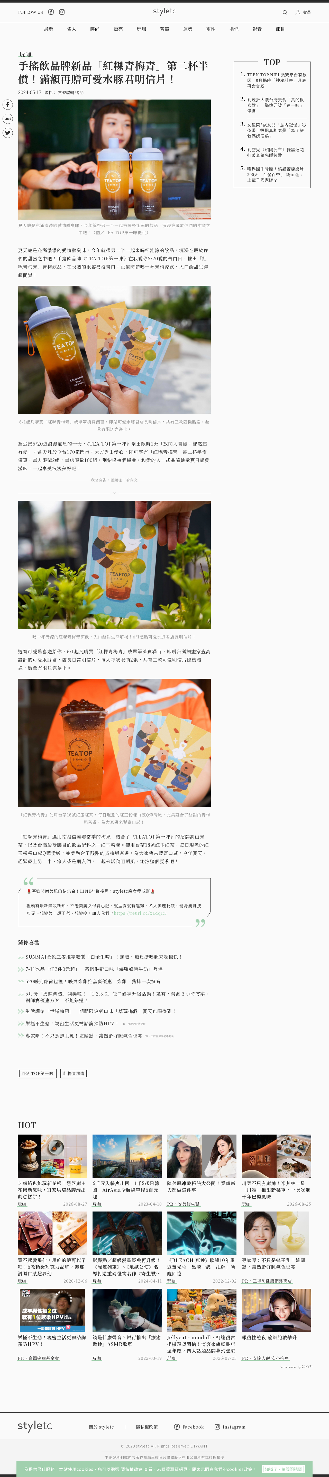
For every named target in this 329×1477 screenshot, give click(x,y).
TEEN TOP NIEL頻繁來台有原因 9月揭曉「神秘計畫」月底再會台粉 (277, 80)
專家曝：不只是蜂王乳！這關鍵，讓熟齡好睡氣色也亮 (273, 1263)
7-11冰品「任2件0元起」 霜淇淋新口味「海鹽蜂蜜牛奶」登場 (94, 969)
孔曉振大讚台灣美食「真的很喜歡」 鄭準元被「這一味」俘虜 (275, 105)
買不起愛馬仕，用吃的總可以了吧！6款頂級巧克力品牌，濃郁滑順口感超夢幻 (52, 1267)
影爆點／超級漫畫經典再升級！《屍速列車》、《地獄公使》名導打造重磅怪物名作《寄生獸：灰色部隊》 (127, 1267)
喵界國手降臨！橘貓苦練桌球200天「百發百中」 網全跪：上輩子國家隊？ (275, 174)
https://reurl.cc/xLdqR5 (140, 913)
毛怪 (234, 28)
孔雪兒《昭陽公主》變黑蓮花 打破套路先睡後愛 (277, 152)
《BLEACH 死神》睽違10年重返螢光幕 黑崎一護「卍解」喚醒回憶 (201, 1267)
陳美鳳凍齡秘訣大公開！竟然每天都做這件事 (201, 1186)
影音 (257, 28)
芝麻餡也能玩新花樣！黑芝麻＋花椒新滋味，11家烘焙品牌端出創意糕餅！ (52, 1190)
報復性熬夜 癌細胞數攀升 (269, 1337)
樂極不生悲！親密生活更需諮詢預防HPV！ (52, 1340)
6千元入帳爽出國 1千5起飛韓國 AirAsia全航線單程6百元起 (126, 1190)
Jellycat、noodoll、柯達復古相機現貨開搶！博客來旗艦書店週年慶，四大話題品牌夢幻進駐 (201, 1344)
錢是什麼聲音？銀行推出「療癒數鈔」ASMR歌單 (127, 1340)
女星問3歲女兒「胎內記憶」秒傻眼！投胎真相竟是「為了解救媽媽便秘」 (276, 130)
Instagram (234, 1427)
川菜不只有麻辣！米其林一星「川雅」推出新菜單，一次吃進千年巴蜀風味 (276, 1190)
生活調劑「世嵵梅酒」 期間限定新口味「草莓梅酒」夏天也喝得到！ (101, 1011)
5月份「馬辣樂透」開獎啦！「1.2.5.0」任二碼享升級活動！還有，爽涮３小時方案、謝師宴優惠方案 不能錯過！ (117, 996)
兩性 (210, 28)
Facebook (193, 1427)
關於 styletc (101, 1427)
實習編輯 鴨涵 (71, 92)
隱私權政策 (132, 1469)
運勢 (187, 28)
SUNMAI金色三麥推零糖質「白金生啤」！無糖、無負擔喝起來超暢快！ (104, 956)
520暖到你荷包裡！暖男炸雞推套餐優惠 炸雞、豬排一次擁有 (93, 981)
